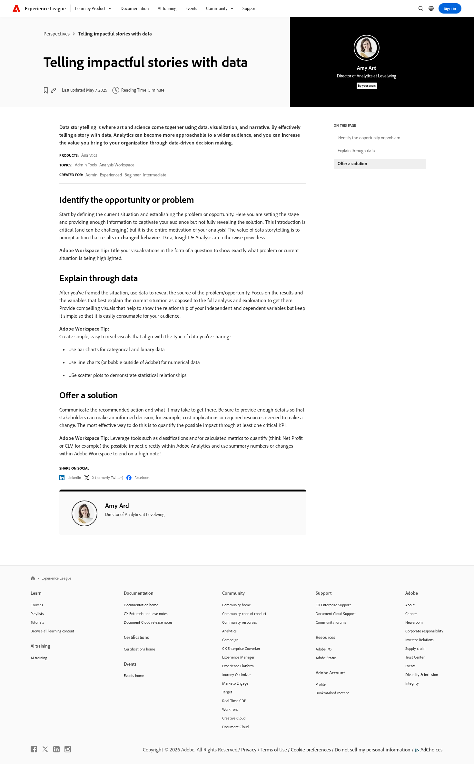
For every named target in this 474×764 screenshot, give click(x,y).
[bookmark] (46, 90)
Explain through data (356, 151)
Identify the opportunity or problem (369, 138)
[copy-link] (53, 90)
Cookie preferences (311, 749)
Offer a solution (352, 163)
